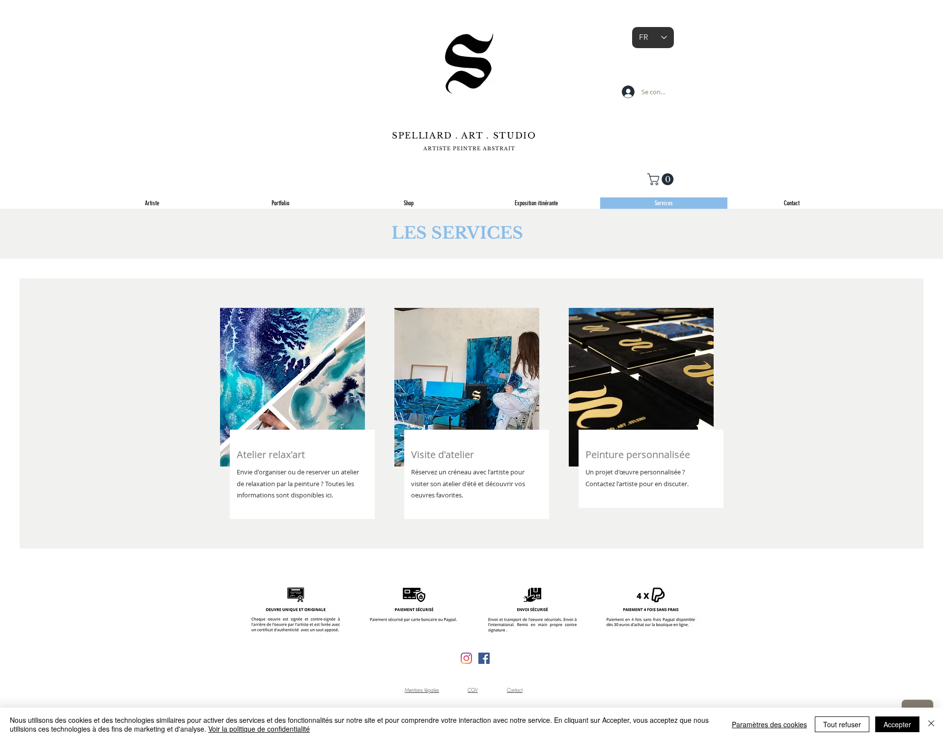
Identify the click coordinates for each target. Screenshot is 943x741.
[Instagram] (466, 658)
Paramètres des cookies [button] (769, 724)
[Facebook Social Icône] (484, 658)
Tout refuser (842, 724)
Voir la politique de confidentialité (259, 729)
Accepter (897, 724)
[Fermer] (931, 724)
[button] (661, 179)
